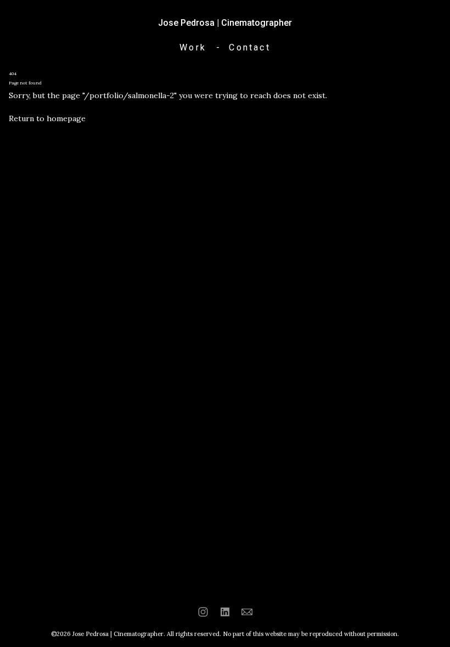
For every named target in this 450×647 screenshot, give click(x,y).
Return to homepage (47, 118)
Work (192, 47)
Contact (249, 47)
